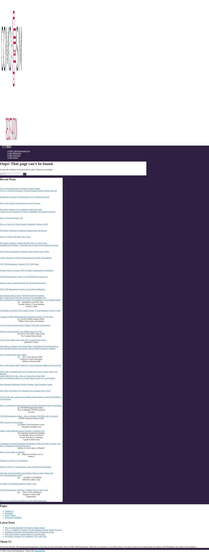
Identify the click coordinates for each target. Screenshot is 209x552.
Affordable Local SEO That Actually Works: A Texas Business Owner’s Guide (30, 311)
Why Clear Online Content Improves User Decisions (20, 203)
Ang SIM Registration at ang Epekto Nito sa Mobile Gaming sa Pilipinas (28, 348)
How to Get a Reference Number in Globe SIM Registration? (23, 501)
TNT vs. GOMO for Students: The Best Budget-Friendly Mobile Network (28, 191)
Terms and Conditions (13, 517)
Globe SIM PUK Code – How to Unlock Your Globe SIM (22, 376)
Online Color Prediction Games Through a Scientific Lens (22, 431)
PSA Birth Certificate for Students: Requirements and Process (23, 231)
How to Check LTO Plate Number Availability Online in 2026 (24, 224)
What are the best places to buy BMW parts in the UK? (21, 332)
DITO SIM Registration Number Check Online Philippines (22, 289)
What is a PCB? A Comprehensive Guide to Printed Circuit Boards (25, 467)
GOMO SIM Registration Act (18, 151)
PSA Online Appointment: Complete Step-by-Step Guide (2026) (24, 252)
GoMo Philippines (14, 153)
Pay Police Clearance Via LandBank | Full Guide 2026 (21, 210)
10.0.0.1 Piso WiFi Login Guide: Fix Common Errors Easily (23, 340)
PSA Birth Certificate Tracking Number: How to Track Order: (23, 243)
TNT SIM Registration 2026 (11, 475)
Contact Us (9, 511)
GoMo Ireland (12, 158)
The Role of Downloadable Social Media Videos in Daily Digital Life (26, 473)
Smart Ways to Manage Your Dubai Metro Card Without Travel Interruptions (29, 346)
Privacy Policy (10, 515)
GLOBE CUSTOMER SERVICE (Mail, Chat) (18, 484)
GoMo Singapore (14, 156)
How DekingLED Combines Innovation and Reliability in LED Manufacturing (30, 300)
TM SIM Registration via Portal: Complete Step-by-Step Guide (24, 490)
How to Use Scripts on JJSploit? (12, 452)
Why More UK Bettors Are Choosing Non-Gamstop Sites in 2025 (25, 391)
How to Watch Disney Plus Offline (13, 355)
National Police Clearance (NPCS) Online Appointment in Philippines (26, 270)
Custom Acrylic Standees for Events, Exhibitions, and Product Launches (27, 212)
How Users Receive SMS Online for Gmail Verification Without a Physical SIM (30, 365)
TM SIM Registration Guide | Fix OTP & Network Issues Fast (24, 277)
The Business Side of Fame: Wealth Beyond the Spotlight (22, 296)
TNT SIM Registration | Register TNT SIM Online (19, 264)
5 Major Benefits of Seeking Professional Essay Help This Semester (26, 258)
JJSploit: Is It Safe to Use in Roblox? (14, 461)
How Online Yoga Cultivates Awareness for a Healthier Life (23, 298)
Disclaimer (9, 513)
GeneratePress (39, 551)
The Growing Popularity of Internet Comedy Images (20, 189)
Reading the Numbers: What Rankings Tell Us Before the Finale (24, 197)
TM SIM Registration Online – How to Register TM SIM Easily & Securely (29, 416)
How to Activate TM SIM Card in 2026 (15, 237)
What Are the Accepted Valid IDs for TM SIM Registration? (23, 283)
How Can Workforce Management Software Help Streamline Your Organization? (31, 405)
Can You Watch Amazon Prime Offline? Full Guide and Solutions (25, 325)
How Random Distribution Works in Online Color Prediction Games (26, 384)
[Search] (24, 174)
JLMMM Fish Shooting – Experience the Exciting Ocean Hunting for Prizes (29, 245)
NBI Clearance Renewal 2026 (11, 422)
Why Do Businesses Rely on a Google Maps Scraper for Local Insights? (27, 378)
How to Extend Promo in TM (11, 218)
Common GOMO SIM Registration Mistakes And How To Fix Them (26, 317)
